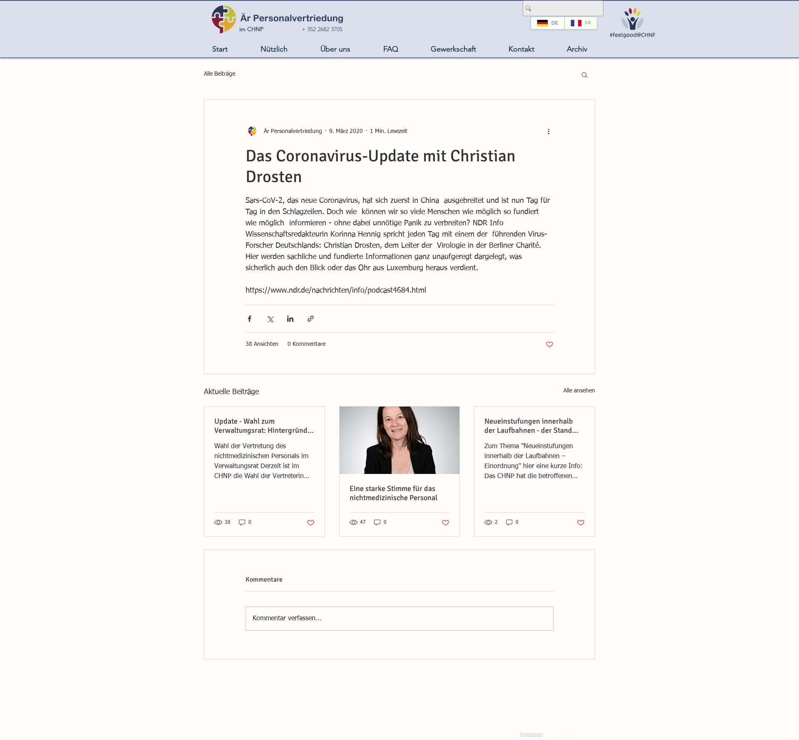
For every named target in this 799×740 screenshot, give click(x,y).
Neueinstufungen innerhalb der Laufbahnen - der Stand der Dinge (528, 426)
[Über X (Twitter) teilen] (270, 319)
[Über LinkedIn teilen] (290, 319)
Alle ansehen (579, 391)
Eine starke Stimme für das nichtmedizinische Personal (393, 493)
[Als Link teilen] (311, 319)
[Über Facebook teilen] (249, 319)
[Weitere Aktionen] (548, 131)
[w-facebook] (566, 733)
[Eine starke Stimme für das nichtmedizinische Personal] (400, 440)
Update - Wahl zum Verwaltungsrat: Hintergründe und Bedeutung (262, 426)
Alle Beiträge (219, 74)
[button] (274, 49)
